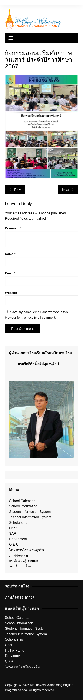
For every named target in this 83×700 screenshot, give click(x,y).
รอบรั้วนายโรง (20, 566)
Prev (17, 189)
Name (10, 254)
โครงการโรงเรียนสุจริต (26, 550)
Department (18, 539)
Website (11, 292)
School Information (23, 506)
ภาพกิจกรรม (18, 555)
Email (10, 273)
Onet (12, 528)
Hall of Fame (14, 650)
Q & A (13, 544)
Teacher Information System (30, 517)
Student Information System (30, 512)
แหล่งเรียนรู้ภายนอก (24, 561)
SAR (12, 533)
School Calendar (22, 501)
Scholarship (18, 522)
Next (65, 189)
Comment (13, 228)
